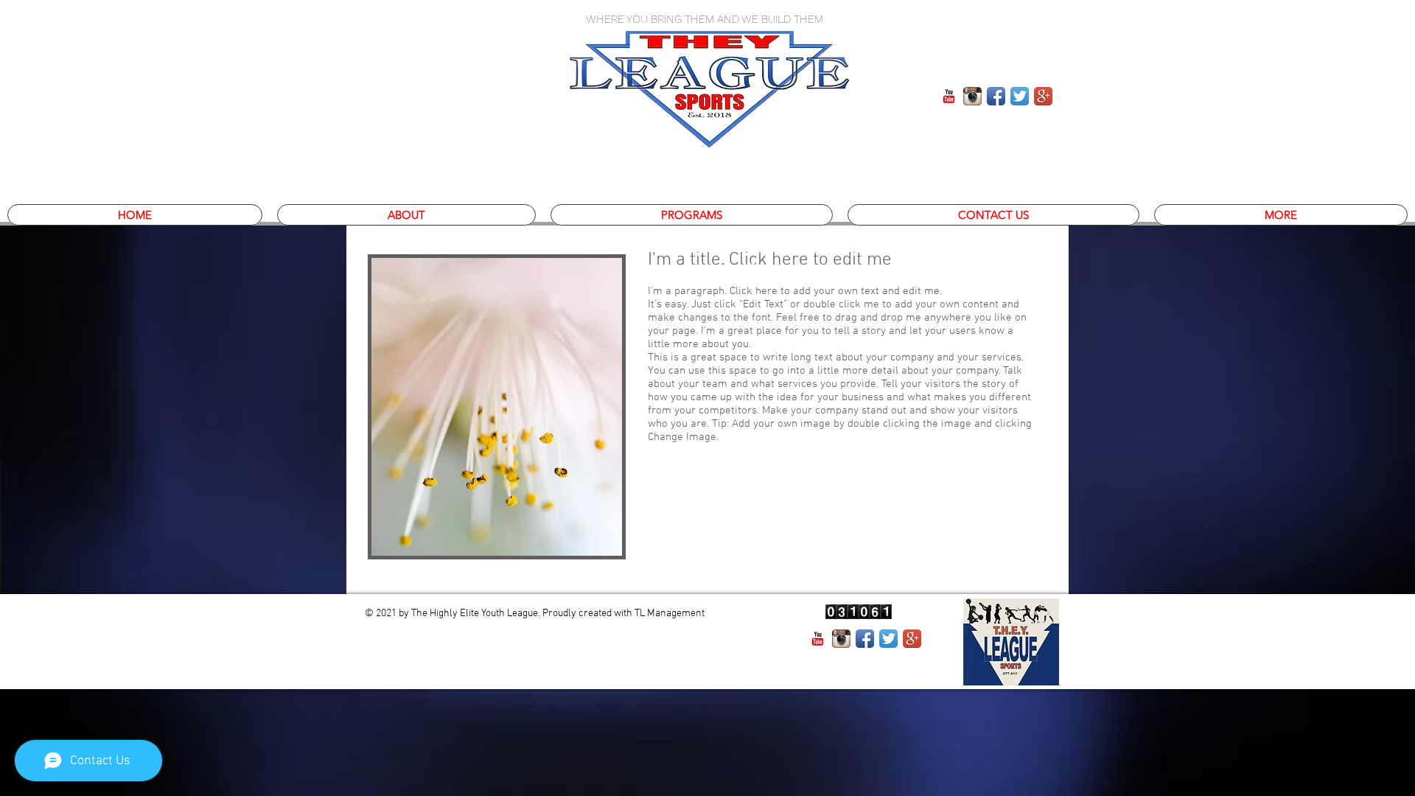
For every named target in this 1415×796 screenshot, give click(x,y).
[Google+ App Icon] (912, 638)
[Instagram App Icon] (972, 96)
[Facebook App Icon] (996, 96)
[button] (692, 215)
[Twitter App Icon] (888, 638)
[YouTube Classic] (817, 638)
